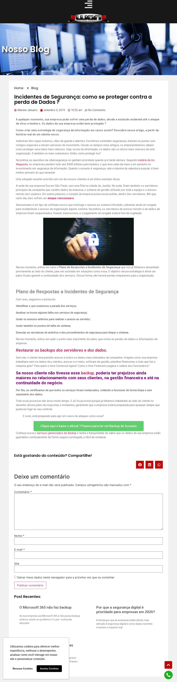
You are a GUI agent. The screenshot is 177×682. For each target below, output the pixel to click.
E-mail (19, 549)
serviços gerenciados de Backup (56, 433)
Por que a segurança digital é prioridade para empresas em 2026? (125, 609)
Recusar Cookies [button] (23, 668)
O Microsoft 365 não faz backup (45, 607)
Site (16, 563)
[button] (140, 465)
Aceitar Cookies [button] (49, 668)
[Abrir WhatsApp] (168, 673)
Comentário (23, 491)
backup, (88, 373)
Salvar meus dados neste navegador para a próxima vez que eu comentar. (66, 577)
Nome (19, 535)
